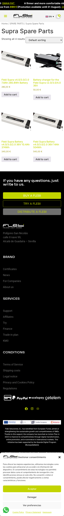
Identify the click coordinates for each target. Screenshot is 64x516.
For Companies (12, 281)
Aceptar (32, 488)
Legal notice (10, 376)
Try (5, 322)
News (6, 275)
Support (7, 310)
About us (8, 287)
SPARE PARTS (17, 23)
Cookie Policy (18, 512)
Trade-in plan (10, 334)
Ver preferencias (32, 505)
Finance (7, 328)
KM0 (5, 340)
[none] (50, 17)
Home (4, 23)
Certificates (10, 269)
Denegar (32, 497)
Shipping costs (11, 370)
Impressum (47, 512)
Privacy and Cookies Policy (18, 382)
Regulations (10, 388)
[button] (59, 457)
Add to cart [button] (10, 94)
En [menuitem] (50, 16)
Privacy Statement (33, 512)
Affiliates (8, 316)
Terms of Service (13, 364)
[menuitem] (50, 17)
